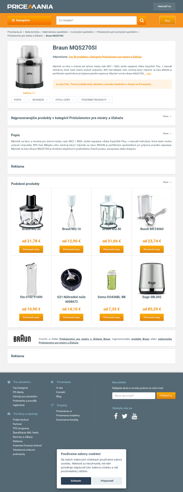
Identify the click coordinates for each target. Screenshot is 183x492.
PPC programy (21, 428)
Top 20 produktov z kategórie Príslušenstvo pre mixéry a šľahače (105, 56)
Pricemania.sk (15, 32)
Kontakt (60, 392)
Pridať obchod (21, 419)
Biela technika (32, 32)
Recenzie (38, 99)
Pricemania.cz (64, 411)
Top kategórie (20, 387)
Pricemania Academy (68, 415)
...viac (148, 73)
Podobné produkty (93, 99)
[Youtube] (134, 417)
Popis (17, 99)
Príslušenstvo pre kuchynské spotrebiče (117, 32)
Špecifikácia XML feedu (26, 432)
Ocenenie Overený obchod (27, 445)
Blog (167, 20)
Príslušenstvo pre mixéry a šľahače (25, 35)
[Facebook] (115, 417)
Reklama (18, 441)
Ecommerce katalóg (67, 419)
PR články (18, 392)
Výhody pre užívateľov (25, 396)
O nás (59, 387)
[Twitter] (124, 417)
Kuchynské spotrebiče (82, 32)
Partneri (17, 424)
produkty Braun (140, 338)
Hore (165, 116)
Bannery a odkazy (23, 436)
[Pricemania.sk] (30, 6)
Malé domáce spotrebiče (55, 32)
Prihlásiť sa (164, 6)
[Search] (142, 20)
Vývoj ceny (62, 99)
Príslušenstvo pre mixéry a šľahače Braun (85, 338)
